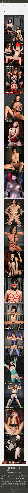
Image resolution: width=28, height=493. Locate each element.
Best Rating (11, 9)
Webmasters (14, 491)
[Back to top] (26, 486)
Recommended (24, 9)
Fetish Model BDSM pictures (14, 489)
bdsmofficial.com (17, 472)
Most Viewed (17, 9)
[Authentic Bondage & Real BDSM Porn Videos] (14, 463)
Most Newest (5, 9)
